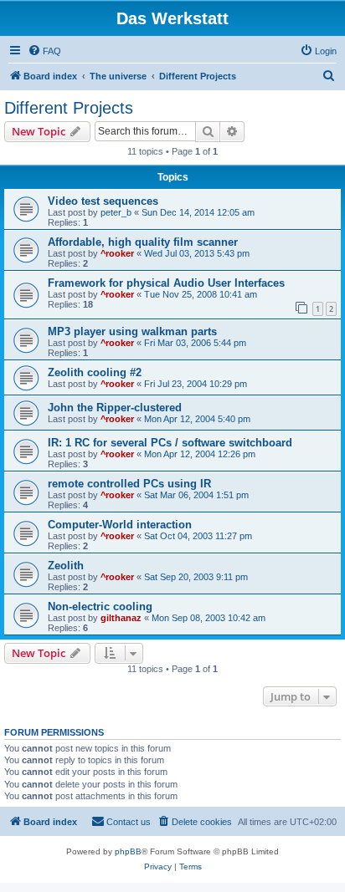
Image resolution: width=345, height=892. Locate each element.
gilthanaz (121, 618)
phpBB (128, 851)
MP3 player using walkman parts (132, 331)
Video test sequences (103, 201)
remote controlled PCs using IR (129, 483)
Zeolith (66, 565)
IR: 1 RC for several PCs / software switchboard (170, 442)
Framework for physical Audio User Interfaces (166, 283)
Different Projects (68, 108)
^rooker (117, 253)
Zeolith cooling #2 (95, 372)
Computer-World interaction (120, 524)
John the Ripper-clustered (115, 407)
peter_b (115, 212)
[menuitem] (44, 51)
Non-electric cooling (100, 606)
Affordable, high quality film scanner (143, 242)
